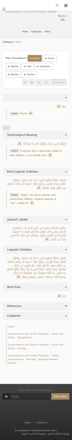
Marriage (31, 359)
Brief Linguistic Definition (22, 171)
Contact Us (42, 422)
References (13, 306)
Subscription (60, 396)
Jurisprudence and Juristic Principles (28, 333)
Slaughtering (24, 337)
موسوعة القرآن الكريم (58, 434)
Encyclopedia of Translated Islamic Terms (36, 430)
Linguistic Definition (19, 249)
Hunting (21, 348)
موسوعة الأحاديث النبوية (33, 434)
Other (47, 32)
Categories (36, 32)
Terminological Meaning (21, 135)
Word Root (13, 287)
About (27, 422)
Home (25, 32)
